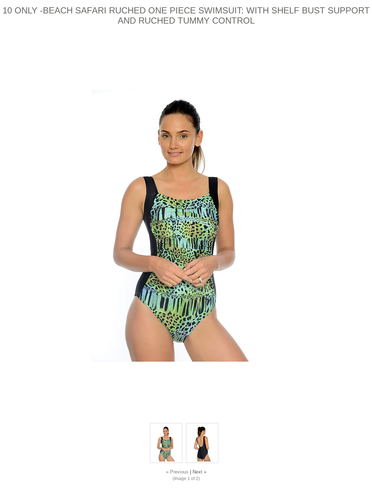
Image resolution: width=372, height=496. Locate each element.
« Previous (177, 472)
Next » (199, 472)
